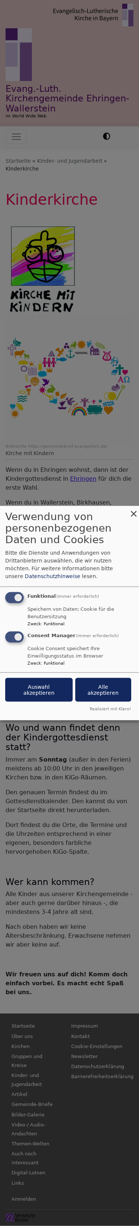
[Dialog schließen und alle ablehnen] (133, 510)
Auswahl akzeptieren (38, 690)
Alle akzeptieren (103, 690)
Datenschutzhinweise (52, 576)
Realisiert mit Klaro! (110, 708)
